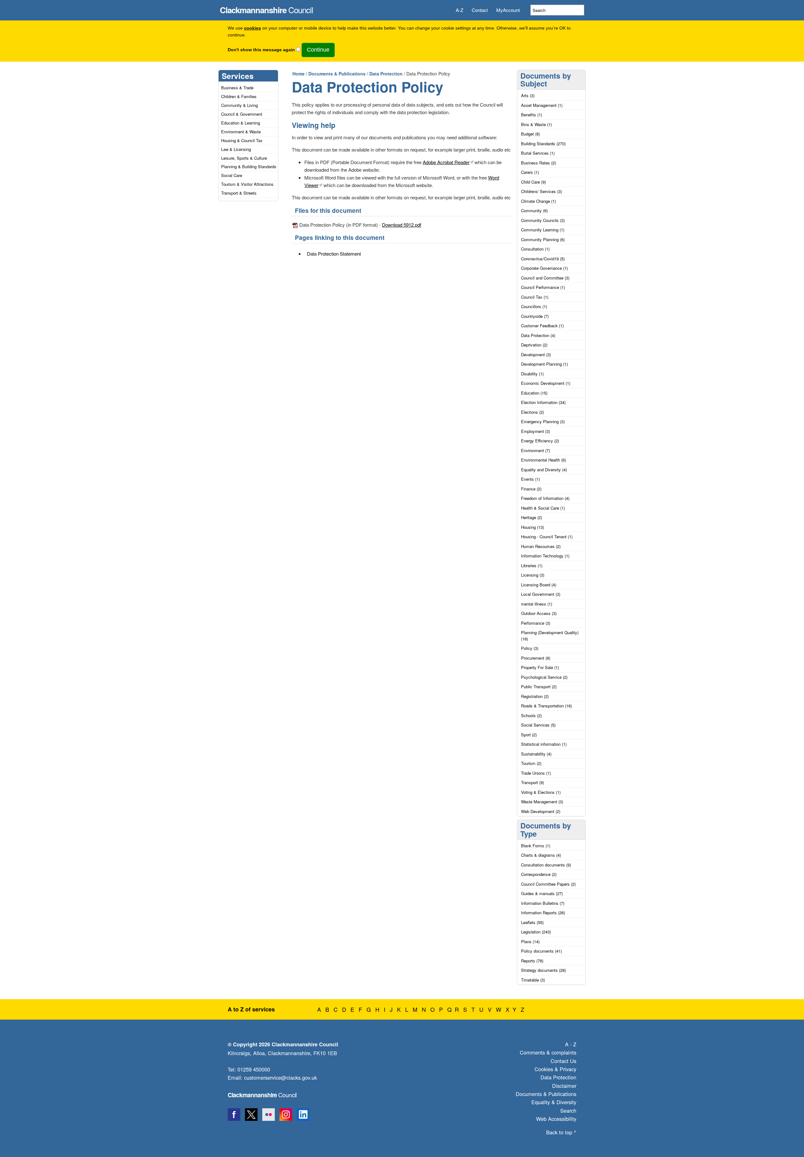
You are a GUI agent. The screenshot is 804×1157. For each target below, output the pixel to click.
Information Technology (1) (545, 556)
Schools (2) (531, 715)
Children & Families (239, 96)
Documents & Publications (337, 73)
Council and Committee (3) (545, 278)
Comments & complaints (548, 1052)
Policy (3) (529, 648)
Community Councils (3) (543, 220)
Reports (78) (532, 961)
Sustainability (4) (536, 754)
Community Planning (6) (543, 239)
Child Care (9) (533, 182)
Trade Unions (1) (536, 773)
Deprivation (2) (534, 345)
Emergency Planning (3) (543, 421)
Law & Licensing (236, 149)
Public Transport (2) (539, 686)
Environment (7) (535, 450)
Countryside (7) (535, 316)
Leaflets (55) (532, 922)
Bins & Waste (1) (536, 124)
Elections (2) (532, 412)
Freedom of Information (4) (545, 498)
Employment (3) (535, 431)
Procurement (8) (535, 658)
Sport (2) (529, 735)
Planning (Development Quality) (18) (550, 635)
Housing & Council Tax (242, 140)
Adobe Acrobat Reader (446, 162)
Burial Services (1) (538, 153)
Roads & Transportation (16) (546, 706)
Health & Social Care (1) (543, 508)
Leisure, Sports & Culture (244, 158)
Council (266, 8)
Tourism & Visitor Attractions (247, 184)
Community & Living (239, 105)
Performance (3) (535, 623)
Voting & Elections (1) (541, 792)
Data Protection (386, 73)
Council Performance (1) (543, 287)
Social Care (231, 175)
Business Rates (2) (538, 163)
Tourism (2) (531, 763)
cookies (252, 28)
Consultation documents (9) (546, 865)
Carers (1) (530, 172)
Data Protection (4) (538, 335)
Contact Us (563, 1061)
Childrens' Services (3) (541, 191)
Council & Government (241, 114)
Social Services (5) (538, 725)
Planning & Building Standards (248, 166)
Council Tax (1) (534, 297)
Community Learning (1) (542, 230)
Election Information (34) (543, 402)
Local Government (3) (540, 594)
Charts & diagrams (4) (541, 855)
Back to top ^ (561, 1132)
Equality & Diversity (553, 1102)
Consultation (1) (535, 249)
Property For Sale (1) (540, 667)
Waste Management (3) (542, 802)
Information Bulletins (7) (542, 903)
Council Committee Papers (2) (548, 884)
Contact (480, 10)
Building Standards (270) (543, 144)
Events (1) (530, 479)
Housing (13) (532, 527)
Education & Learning (240, 123)
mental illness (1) (536, 604)
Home (298, 73)
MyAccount (508, 10)
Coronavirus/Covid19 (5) (543, 259)
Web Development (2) (540, 811)
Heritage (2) (531, 517)
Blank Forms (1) (535, 846)
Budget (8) (530, 134)
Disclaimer (564, 1085)
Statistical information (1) (544, 744)
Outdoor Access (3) (539, 613)
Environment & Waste (241, 132)
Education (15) (534, 393)
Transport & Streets (239, 193)
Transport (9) (532, 782)
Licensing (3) (532, 575)
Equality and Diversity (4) (544, 470)
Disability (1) (532, 374)
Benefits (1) (531, 115)
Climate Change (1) (538, 201)
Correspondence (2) (539, 874)
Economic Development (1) (545, 383)
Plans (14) (530, 941)
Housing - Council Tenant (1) (547, 537)
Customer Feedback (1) (542, 326)
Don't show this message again (261, 49)
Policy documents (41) (541, 951)
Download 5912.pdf (401, 224)
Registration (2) (535, 696)
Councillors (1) (534, 306)
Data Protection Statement (334, 253)
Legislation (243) (536, 932)
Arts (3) (528, 95)
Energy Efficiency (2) (540, 441)
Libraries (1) (531, 565)
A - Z (570, 1044)
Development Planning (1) (544, 364)
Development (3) (536, 354)
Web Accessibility (556, 1118)
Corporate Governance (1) (544, 268)
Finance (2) (531, 489)
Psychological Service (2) (544, 677)
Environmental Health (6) (543, 460)
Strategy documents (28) (543, 970)
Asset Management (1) (541, 105)
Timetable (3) (533, 980)
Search (568, 1110)
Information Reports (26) (543, 913)
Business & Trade (237, 88)
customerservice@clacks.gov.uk (280, 1077)
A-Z (459, 10)
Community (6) (534, 210)
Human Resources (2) (541, 546)
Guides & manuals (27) (542, 893)
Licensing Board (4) (538, 585)
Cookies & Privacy (555, 1069)
